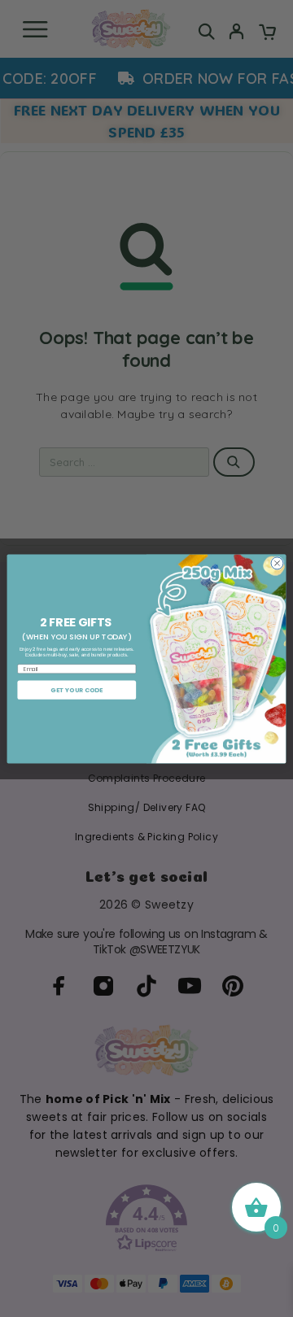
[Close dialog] (277, 562)
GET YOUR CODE (76, 689)
